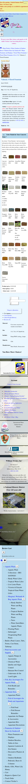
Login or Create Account (14, 384)
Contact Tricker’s (11, 781)
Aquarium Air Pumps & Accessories (16, 717)
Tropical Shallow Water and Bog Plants (17, 614)
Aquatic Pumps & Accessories (14, 657)
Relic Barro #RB (16, 216)
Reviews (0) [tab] (7, 319)
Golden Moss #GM (24, 179)
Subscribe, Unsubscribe (11, 391)
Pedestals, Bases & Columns (15, 762)
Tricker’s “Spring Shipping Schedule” (15, 396)
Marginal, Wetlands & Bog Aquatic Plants (16, 597)
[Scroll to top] (1, 560)
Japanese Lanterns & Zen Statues (15, 747)
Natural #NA (17, 192)
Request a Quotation (12, 310)
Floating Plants (13, 629)
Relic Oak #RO (11, 250)
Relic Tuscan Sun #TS (11, 264)
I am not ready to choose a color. (4, 163)
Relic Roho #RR (18, 250)
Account (2, 14)
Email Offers (8, 14)
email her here (5, 122)
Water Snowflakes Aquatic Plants (17, 624)
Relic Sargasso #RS (23, 250)
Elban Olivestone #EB (11, 179)
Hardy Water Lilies (15, 578)
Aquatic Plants (10, 566)
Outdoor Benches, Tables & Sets (14, 741)
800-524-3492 (4, 16)
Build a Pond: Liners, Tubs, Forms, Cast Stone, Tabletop (15, 643)
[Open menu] (1, 34)
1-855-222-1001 (19, 120)
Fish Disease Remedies (15, 711)
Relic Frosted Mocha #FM (4, 231)
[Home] (1, 48)
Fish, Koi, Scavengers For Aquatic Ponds (14, 681)
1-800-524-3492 (14, 471)
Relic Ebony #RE (23, 216)
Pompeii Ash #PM (4, 215)
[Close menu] (2, 562)
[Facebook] (1, 528)
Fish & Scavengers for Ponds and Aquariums (16, 699)
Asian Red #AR (18, 162)
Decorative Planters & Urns (16, 753)
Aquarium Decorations (16, 725)
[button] (2, 63)
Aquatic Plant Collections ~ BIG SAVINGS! (14, 573)
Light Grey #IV (11, 192)
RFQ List (10, 16)
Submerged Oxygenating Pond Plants (14, 635)
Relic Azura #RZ (10, 216)
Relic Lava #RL (24, 229)
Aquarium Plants (14, 695)
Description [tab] (7, 313)
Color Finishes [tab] (8, 315)
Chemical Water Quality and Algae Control (14, 664)
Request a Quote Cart (13, 775)
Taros (13, 620)
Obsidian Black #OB (23, 193)
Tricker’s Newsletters (10, 410)
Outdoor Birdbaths (15, 757)
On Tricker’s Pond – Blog (11, 417)
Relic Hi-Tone (17, 229)
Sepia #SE (17, 263)
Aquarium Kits (13, 722)
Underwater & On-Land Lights (15, 675)
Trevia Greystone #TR (5, 279)
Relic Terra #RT (5, 264)
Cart (6, 772)
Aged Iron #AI (11, 162)
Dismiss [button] (2, 11)
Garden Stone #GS (17, 179)
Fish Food (14, 707)
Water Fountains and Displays (15, 735)
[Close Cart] (3, 552)
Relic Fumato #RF (11, 230)
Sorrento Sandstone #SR (24, 265)
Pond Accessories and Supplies (13, 651)
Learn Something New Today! (12, 408)
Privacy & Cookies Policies (12, 394)
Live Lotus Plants (14, 584)
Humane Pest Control (16, 670)
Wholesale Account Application (13, 403)
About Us (7, 405)
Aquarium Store (11, 692)
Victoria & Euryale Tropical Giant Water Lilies (15, 590)
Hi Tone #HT (4, 192)
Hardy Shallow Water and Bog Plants (16, 605)
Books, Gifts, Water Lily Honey (14, 768)
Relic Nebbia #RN (4, 250)
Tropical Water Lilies (16, 581)
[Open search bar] (13, 32)
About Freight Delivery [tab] (10, 317)
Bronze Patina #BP (4, 179)
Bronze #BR (23, 162)
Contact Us (23, 14)
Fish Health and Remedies (13, 687)
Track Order (16, 14)
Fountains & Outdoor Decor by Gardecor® (12, 729)
